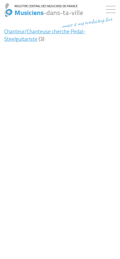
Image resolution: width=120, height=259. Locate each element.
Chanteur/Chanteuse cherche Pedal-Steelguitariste (44, 35)
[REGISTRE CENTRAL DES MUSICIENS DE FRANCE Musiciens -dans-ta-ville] (6, 7)
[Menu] (112, 8)
